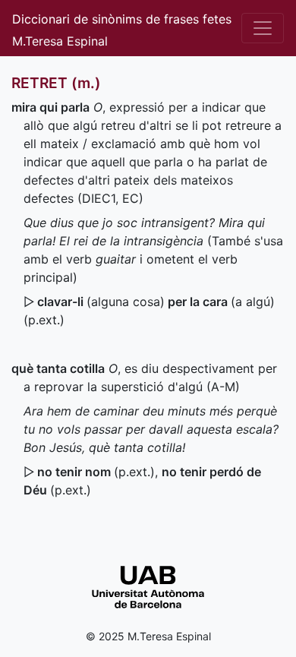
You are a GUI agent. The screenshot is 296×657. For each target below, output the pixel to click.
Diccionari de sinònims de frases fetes (121, 19)
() (96, 471)
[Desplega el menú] (262, 28)
